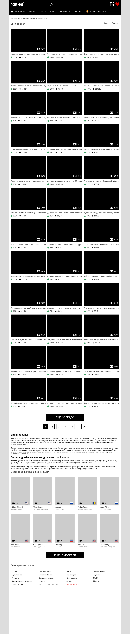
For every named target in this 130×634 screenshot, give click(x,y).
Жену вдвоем (71, 578)
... (78, 426)
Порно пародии (72, 575)
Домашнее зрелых (46, 578)
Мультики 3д (17, 575)
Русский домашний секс (48, 584)
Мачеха (69, 581)
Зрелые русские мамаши (22, 581)
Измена (42, 581)
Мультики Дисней (46, 575)
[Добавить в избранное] (117, 4)
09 (84, 426)
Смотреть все (71, 584)
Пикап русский (17, 584)
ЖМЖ (95, 578)
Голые (68, 572)
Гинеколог (16, 578)
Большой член (44, 572)
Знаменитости (99, 572)
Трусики (96, 575)
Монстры (96, 581)
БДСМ (14, 572)
